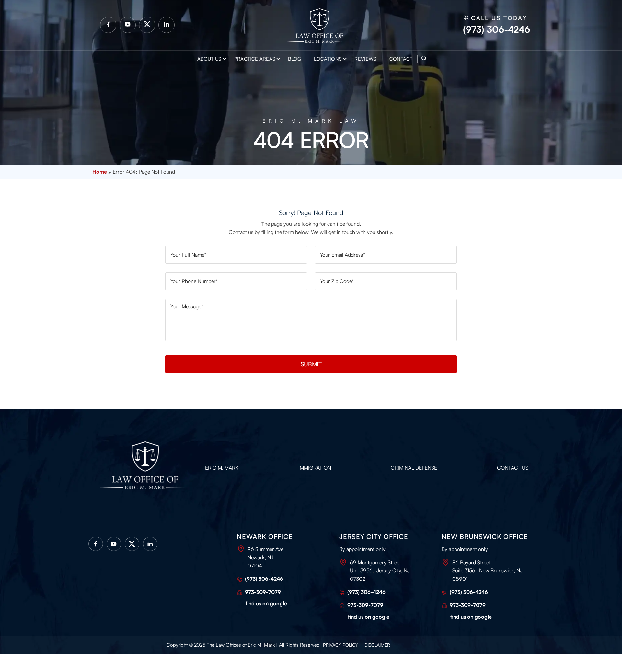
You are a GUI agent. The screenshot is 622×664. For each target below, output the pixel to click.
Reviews (365, 59)
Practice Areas (254, 59)
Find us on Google (471, 616)
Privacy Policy (340, 644)
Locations (327, 59)
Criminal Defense (414, 467)
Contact (400, 59)
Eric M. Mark (221, 467)
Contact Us (512, 467)
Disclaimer (377, 644)
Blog (294, 59)
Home (99, 171)
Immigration (314, 467)
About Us (209, 59)
